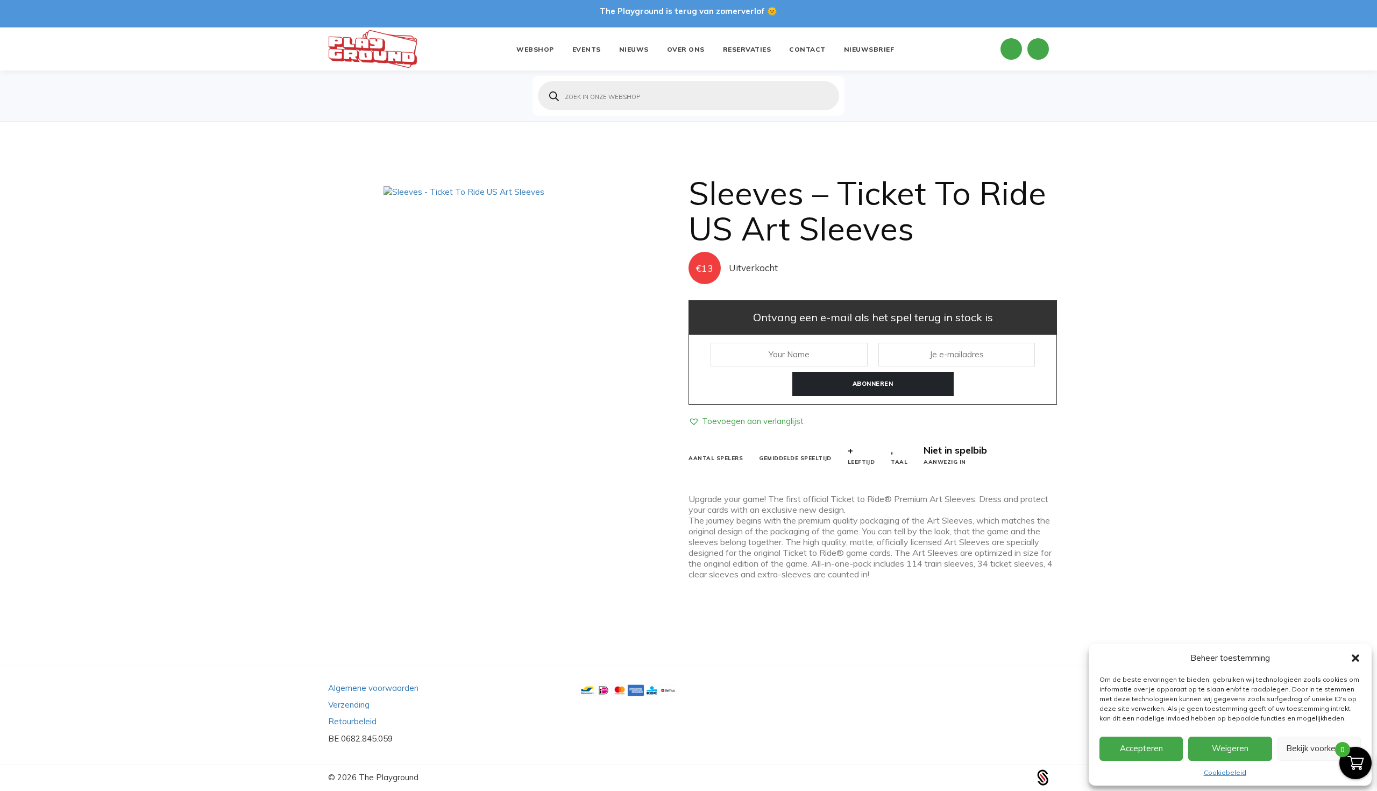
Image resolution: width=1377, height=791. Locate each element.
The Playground (388, 777)
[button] (1355, 658)
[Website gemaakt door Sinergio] (1043, 777)
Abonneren (873, 383)
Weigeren (1230, 748)
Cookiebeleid (1225, 772)
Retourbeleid (352, 721)
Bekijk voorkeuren (1319, 748)
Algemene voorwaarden (373, 688)
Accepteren (1141, 748)
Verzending (349, 705)
